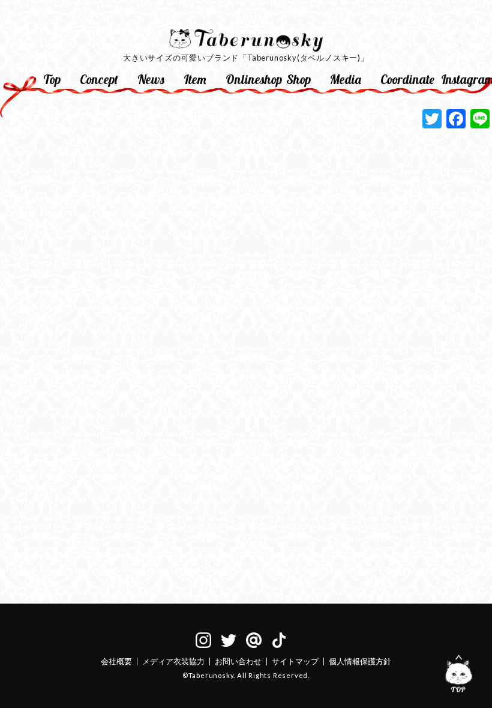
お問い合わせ (238, 661)
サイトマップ (295, 661)
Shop (298, 79)
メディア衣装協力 (173, 661)
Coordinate (405, 79)
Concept (99, 79)
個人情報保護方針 (360, 661)
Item (195, 79)
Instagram (466, 79)
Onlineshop (251, 79)
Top (52, 79)
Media (345, 79)
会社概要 (116, 661)
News (150, 79)
